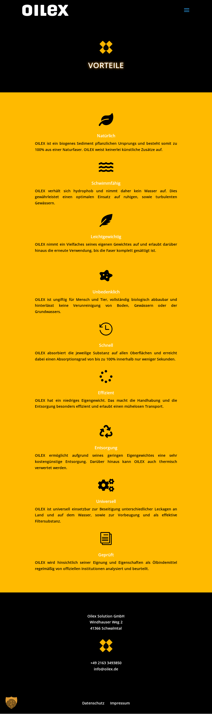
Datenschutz (93, 703)
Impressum (120, 703)
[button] (11, 702)
